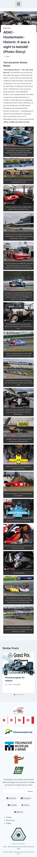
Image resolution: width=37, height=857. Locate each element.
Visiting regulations (19, 852)
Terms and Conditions (8, 852)
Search (30, 791)
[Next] (31, 672)
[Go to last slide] (5, 672)
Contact (9, 817)
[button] (18, 142)
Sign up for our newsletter (18, 843)
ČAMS (8, 823)
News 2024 (6, 28)
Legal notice (27, 852)
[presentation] (18, 663)
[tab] (14, 694)
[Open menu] (19, 4)
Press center (10, 820)
